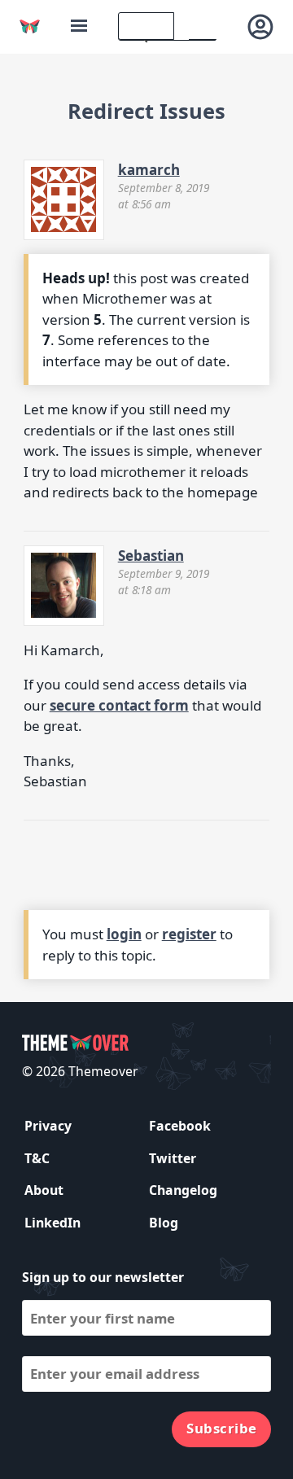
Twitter (172, 1158)
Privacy (48, 1126)
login (124, 934)
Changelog (183, 1190)
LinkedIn (52, 1223)
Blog (163, 1223)
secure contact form (119, 705)
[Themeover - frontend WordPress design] (29, 26)
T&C (37, 1158)
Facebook (180, 1126)
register (189, 934)
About (43, 1190)
